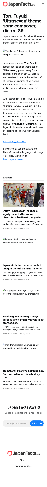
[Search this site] (39, 4)
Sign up (23, 460)
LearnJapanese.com (13, 159)
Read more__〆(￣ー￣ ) (15, 141)
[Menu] (43, 4)
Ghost (29, 466)
